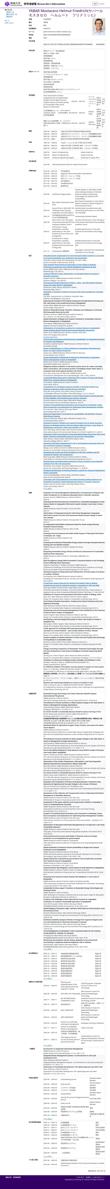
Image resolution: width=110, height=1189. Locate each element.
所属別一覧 (10, 12)
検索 (95, 4)
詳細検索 (9, 17)
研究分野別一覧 (11, 14)
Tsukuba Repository (51, 337)
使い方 (7, 20)
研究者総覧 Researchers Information (44, 3)
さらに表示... (48, 488)
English (101, 4)
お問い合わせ (9, 23)
